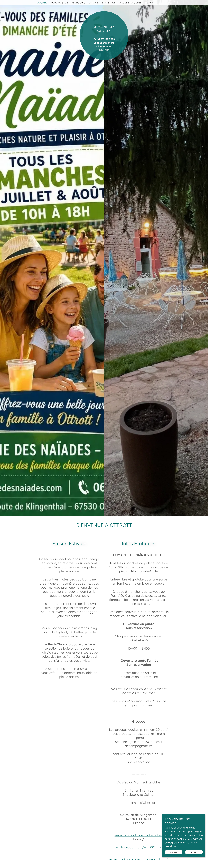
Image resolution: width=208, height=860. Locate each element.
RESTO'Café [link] (78, 2)
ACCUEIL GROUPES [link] (130, 2)
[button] (149, 2)
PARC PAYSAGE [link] (59, 2)
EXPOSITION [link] (109, 2)
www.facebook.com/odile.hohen (139, 835)
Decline (173, 852)
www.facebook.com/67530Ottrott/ (139, 847)
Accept (194, 852)
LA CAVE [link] (93, 2)
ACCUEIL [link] (42, 2)
